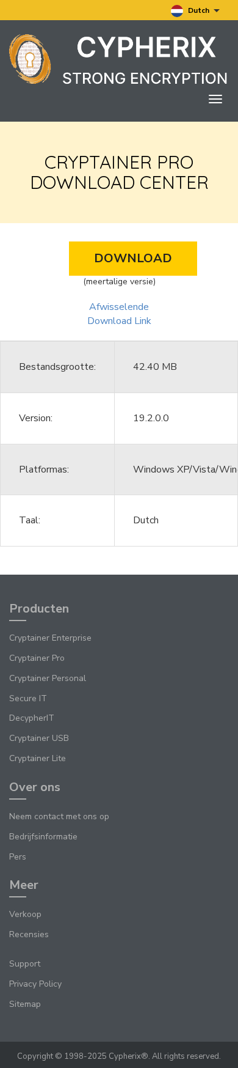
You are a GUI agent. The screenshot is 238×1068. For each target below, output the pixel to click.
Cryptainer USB (39, 738)
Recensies (29, 934)
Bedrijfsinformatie (43, 836)
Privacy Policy (35, 984)
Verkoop (25, 914)
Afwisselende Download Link (119, 314)
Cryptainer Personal (47, 678)
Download (133, 258)
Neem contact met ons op (59, 816)
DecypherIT (31, 718)
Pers (17, 857)
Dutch (198, 10)
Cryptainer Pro (37, 658)
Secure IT (28, 698)
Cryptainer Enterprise (50, 638)
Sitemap (25, 1004)
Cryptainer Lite (37, 758)
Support (24, 964)
